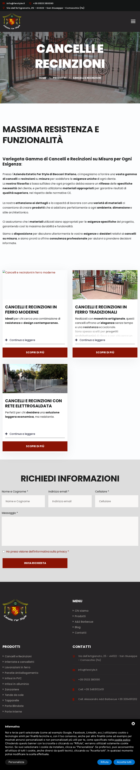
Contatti (80, 632)
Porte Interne (13, 711)
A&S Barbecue (84, 622)
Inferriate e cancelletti (19, 662)
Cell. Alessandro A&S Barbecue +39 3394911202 (107, 699)
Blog (78, 627)
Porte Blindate (14, 706)
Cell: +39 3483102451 (91, 689)
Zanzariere (12, 689)
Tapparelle (12, 700)
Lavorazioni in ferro (17, 667)
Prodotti (59, 78)
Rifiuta (104, 762)
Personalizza (16, 762)
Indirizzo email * (58, 491)
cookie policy (122, 739)
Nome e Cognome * (15, 491)
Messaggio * (10, 513)
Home (42, 78)
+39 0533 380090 (43, 3)
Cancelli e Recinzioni (18, 656)
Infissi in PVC (13, 678)
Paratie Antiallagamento (21, 673)
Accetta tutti (124, 762)
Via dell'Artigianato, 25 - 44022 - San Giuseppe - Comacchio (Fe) (45, 8)
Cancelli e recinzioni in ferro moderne (31, 309)
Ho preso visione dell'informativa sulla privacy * (37, 552)
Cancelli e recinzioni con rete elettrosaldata (33, 403)
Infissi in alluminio (17, 684)
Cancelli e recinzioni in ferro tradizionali (101, 309)
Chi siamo (81, 611)
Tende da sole (14, 695)
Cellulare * (102, 491)
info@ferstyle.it (15, 3)
